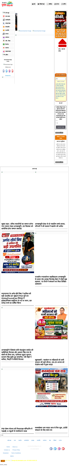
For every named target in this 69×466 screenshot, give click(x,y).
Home (8, 446)
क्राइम (32, 440)
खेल (50, 440)
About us (14, 446)
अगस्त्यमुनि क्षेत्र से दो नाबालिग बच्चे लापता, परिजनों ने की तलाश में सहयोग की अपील (50, 224)
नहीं (57, 123)
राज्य (15, 440)
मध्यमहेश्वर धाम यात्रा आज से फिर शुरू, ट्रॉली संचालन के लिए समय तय (51, 428)
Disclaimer (6, 453)
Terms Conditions (16, 453)
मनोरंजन (44, 440)
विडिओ (55, 440)
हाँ (56, 120)
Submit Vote (60, 127)
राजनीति (38, 440)
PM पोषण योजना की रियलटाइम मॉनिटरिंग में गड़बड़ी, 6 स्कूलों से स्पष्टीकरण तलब (16, 429)
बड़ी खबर (9, 440)
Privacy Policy (16, 450)
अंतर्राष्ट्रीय (26, 440)
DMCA (12, 456)
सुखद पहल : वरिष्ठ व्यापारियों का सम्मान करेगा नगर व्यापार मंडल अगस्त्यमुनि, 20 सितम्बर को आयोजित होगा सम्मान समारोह (17, 226)
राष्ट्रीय (19, 440)
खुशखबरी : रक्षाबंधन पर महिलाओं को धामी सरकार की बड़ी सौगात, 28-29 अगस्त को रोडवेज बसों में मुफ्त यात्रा (49, 362)
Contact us (7, 450)
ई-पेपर (60, 440)
